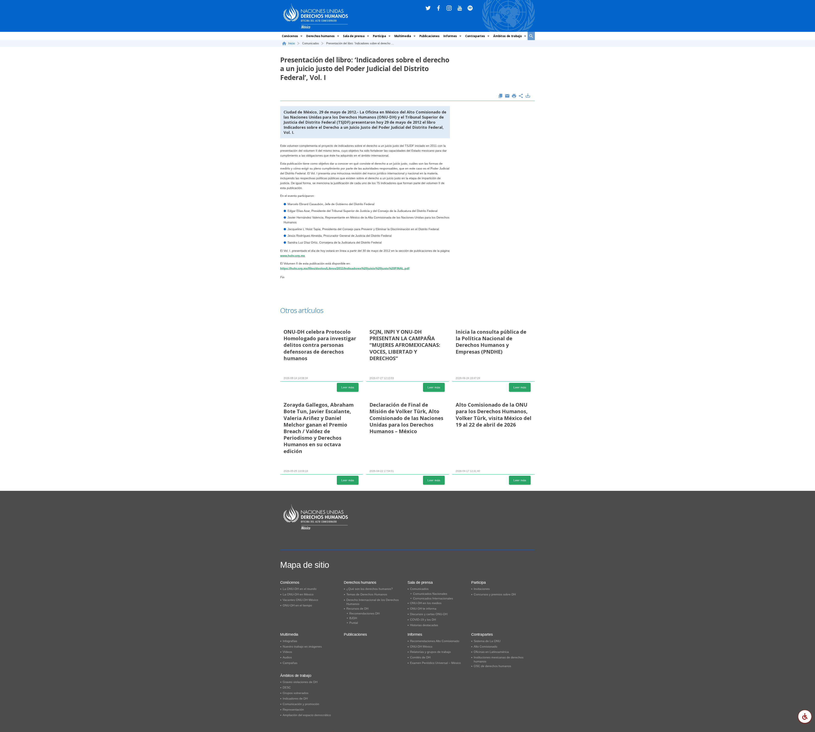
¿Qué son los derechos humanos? (369, 589)
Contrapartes (475, 36)
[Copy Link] (500, 96)
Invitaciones (482, 589)
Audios (287, 657)
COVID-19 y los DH (423, 619)
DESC (287, 687)
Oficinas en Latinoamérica (491, 652)
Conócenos (290, 36)
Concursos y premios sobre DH (495, 594)
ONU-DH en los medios (425, 603)
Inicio (291, 43)
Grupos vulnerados (295, 693)
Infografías (290, 641)
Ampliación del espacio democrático (307, 715)
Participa (379, 36)
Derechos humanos (320, 36)
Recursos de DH (357, 608)
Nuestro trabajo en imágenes (302, 646)
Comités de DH (420, 657)
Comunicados (419, 589)
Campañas (290, 663)
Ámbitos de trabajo (507, 36)
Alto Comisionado (485, 646)
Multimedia (402, 36)
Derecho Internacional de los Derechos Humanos (372, 602)
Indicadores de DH (295, 698)
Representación (293, 709)
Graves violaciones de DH (300, 682)
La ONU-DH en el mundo (299, 589)
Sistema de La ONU (487, 641)
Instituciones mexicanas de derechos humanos (498, 659)
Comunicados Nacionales (430, 593)
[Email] (507, 96)
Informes (450, 36)
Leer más (347, 387)
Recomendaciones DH (364, 613)
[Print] (514, 96)
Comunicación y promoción (301, 704)
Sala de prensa (354, 36)
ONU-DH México (421, 646)
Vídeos (287, 652)
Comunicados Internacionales (433, 598)
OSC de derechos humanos (492, 666)
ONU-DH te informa (423, 608)
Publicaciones (429, 36)
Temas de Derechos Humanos (366, 594)
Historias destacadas (424, 625)
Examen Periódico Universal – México (435, 663)
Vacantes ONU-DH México (300, 600)
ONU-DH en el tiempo (297, 605)
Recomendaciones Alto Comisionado (434, 641)
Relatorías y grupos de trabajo (430, 652)
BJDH (353, 618)
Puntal (353, 622)
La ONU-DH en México (298, 594)
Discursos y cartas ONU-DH (428, 614)
